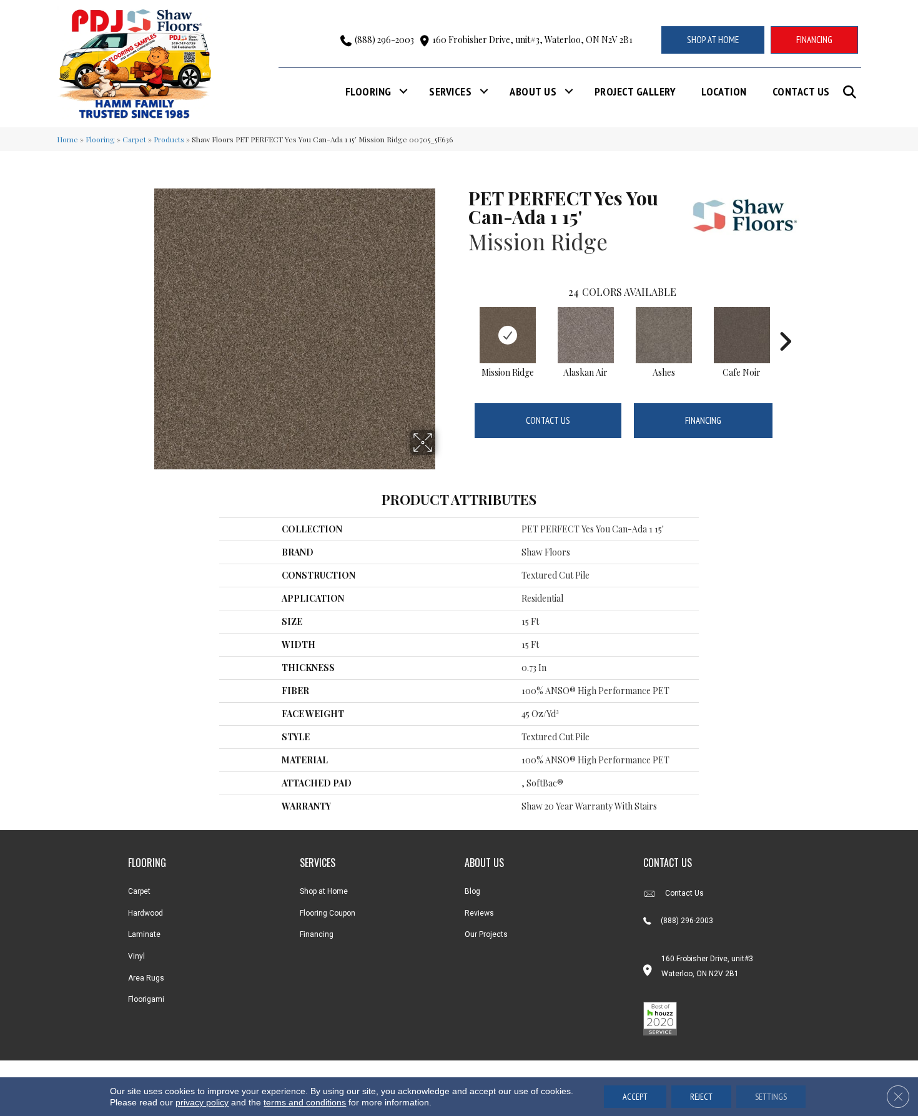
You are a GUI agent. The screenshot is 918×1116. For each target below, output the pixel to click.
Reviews (479, 913)
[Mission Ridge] (507, 335)
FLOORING (147, 862)
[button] (852, 92)
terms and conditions (305, 1102)
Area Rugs (146, 978)
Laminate (144, 934)
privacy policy (202, 1102)
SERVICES (317, 862)
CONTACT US (667, 862)
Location (724, 91)
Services (450, 91)
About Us (533, 91)
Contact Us (801, 91)
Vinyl (136, 956)
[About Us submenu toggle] (568, 91)
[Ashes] (664, 335)
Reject (701, 1096)
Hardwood (145, 913)
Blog (472, 891)
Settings (771, 1096)
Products (169, 139)
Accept (635, 1096)
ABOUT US (484, 862)
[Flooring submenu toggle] (403, 91)
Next (785, 322)
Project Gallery (635, 91)
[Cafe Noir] (742, 335)
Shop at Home (324, 891)
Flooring (368, 91)
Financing (703, 420)
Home (67, 139)
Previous (462, 322)
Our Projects (486, 934)
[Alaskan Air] (586, 335)
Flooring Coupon (327, 913)
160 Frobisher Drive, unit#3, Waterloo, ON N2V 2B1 (532, 40)
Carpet (134, 139)
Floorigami (146, 999)
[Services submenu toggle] (483, 91)
